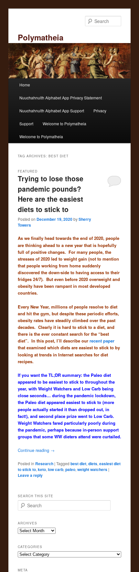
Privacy (99, 110)
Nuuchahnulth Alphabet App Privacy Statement (60, 97)
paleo (70, 469)
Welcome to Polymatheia (64, 123)
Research (44, 463)
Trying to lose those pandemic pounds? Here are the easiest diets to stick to (50, 194)
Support (26, 123)
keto (42, 469)
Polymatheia (40, 37)
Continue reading (36, 450)
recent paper (102, 341)
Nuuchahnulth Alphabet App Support (51, 110)
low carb (55, 469)
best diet (78, 463)
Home (24, 84)
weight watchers (92, 469)
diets (92, 463)
